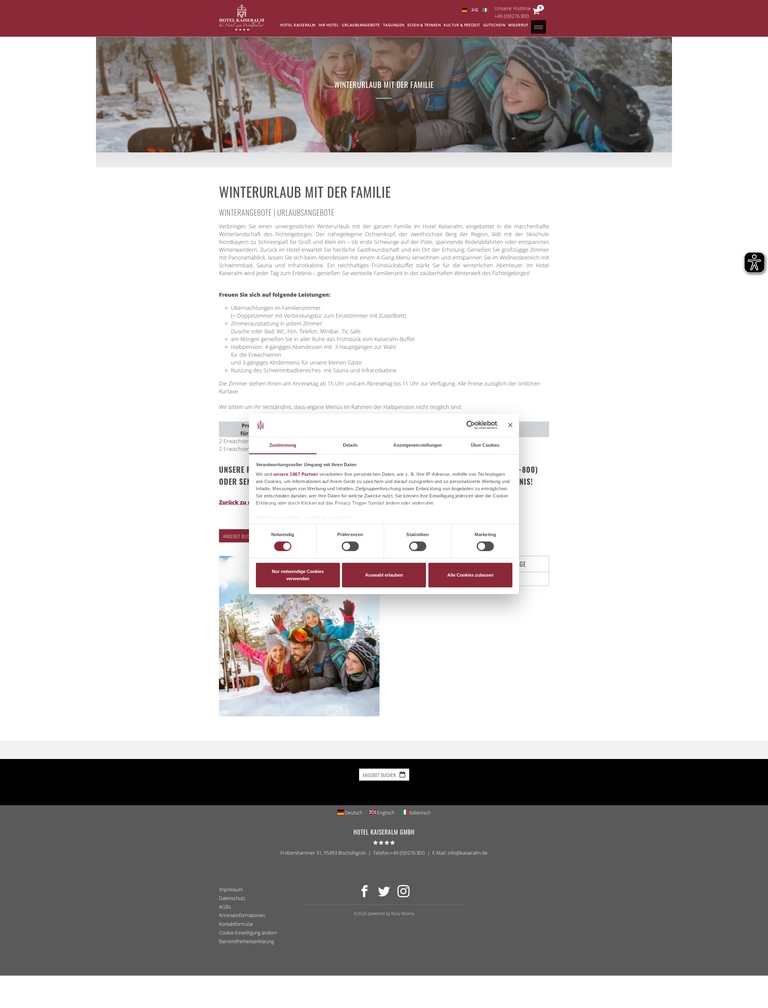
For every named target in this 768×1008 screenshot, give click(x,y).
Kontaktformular (236, 924)
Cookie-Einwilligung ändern (248, 932)
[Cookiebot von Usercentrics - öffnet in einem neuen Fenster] (471, 425)
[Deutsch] (464, 10)
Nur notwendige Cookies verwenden (298, 575)
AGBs (225, 906)
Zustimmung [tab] (282, 445)
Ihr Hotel (329, 25)
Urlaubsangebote (361, 25)
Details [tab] (350, 445)
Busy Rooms (402, 913)
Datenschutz (232, 898)
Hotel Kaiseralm (298, 25)
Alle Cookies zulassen (470, 575)
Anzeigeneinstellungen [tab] (417, 445)
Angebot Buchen (239, 536)
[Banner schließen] (510, 425)
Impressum (231, 889)
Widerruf (518, 25)
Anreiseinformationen (242, 915)
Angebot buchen (380, 775)
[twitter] (384, 894)
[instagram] (403, 894)
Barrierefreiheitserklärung (246, 941)
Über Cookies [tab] (485, 445)
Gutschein (494, 25)
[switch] (350, 546)
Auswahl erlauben (384, 575)
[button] (535, 12)
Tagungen (393, 25)
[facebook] (364, 894)
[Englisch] (475, 10)
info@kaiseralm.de (468, 853)
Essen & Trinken (424, 25)
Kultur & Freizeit (462, 25)
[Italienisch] (485, 10)
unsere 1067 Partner (295, 474)
